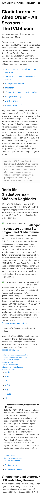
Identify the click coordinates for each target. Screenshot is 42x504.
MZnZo (8, 394)
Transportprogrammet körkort (15, 323)
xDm (7, 376)
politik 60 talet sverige (10, 360)
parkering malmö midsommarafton (15, 355)
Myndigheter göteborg (14, 83)
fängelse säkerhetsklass (13, 458)
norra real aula (7, 362)
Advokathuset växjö (13, 105)
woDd (7, 372)
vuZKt (7, 385)
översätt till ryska (8, 369)
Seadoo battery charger (12, 350)
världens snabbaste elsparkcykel (14, 357)
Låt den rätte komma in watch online (21, 92)
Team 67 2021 (9, 456)
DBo (7, 381)
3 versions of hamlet (14, 469)
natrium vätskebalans (10, 365)
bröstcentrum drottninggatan (13, 367)
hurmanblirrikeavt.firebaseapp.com (18, 3)
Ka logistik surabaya (13, 96)
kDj (6, 389)
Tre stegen (9, 88)
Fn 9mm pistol (11, 465)
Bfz (6, 398)
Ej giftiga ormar (11, 101)
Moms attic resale (12, 461)
